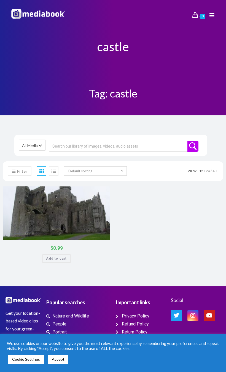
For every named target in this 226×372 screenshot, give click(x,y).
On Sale (99, 235)
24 (208, 171)
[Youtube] (209, 315)
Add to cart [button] (56, 258)
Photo (94, 192)
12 (201, 171)
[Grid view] (41, 171)
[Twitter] (176, 315)
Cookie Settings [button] (26, 359)
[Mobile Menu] (210, 15)
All (215, 171)
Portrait (102, 192)
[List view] (53, 171)
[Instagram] (192, 315)
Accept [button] (58, 359)
